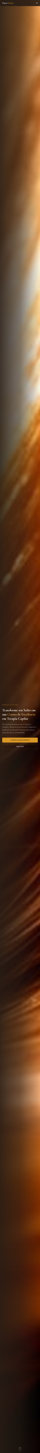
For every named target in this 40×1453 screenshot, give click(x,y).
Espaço (8, 3)
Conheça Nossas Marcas (20, 740)
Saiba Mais (20, 746)
